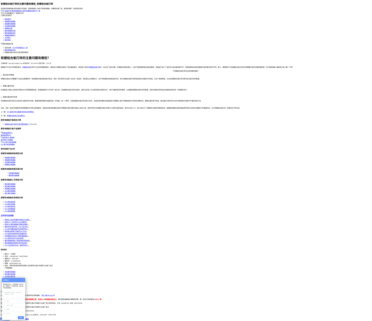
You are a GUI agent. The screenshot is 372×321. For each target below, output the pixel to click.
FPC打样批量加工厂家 (20, 48)
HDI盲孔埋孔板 (10, 276)
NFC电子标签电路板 (8, 144)
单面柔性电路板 (10, 21)
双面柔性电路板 (10, 24)
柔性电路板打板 (10, 31)
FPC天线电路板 (10, 209)
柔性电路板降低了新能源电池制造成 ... (18, 240)
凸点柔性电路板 (10, 191)
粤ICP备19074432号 (48, 295)
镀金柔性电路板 (14, 175)
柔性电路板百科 (10, 33)
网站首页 (8, 19)
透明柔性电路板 (10, 189)
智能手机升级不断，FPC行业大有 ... (17, 227)
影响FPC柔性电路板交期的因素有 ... (17, 224)
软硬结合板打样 (94, 67)
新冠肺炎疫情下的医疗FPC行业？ (16, 231)
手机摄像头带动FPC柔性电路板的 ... (17, 236)
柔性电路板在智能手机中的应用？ (16, 243)
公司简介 (8, 38)
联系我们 (8, 40)
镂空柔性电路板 (10, 186)
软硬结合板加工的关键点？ (16, 116)
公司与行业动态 (7, 215)
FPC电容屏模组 (10, 211)
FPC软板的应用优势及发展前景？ (16, 234)
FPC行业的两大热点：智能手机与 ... (17, 245)
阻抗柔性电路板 (10, 184)
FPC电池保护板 (10, 206)
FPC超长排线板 (10, 204)
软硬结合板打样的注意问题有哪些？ (17, 124)
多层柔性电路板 (10, 26)
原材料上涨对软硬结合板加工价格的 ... (18, 220)
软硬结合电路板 (10, 164)
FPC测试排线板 (10, 202)
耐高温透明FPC (6, 135)
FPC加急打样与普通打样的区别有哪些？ (21, 112)
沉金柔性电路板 (14, 173)
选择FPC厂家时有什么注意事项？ (16, 222)
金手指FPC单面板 (7, 140)
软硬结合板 (8, 28)
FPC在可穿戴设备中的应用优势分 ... (17, 229)
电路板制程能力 (10, 35)
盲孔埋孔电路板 (10, 193)
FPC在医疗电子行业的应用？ (15, 238)
